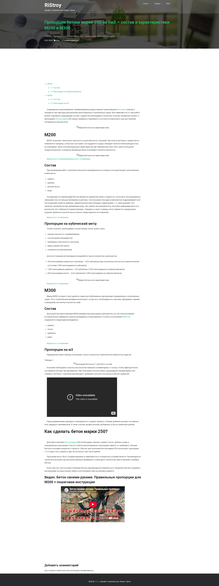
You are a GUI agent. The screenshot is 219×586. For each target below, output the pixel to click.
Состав (55, 88)
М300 (49, 95)
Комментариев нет (71, 40)
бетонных (121, 109)
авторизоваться (87, 570)
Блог (168, 4)
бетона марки (61, 119)
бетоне (127, 317)
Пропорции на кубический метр (65, 91)
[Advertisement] (92, 65)
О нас (145, 4)
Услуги (157, 4)
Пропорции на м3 (59, 103)
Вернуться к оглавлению (58, 159)
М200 (49, 84)
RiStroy (53, 5)
